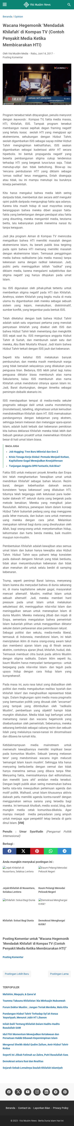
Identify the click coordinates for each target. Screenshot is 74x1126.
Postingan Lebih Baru (17, 973)
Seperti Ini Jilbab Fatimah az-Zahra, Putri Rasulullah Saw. (35, 1054)
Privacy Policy (60, 1108)
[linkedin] (46, 1092)
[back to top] (66, 1117)
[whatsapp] (50, 851)
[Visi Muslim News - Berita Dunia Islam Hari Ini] (37, 4)
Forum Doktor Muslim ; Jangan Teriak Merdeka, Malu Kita (35, 1007)
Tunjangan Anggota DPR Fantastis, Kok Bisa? (35, 465)
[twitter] (23, 851)
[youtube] (27, 1092)
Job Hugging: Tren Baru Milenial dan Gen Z (33, 451)
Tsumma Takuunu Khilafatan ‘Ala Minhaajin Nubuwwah (34, 1000)
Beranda (10, 1108)
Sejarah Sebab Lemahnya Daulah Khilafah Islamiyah (33, 1067)
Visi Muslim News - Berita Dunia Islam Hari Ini (41, 1121)
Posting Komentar (13, 57)
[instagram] (37, 1092)
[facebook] (9, 851)
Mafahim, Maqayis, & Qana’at (19, 994)
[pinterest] (37, 851)
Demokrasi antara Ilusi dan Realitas (23, 1061)
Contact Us (24, 1108)
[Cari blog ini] (69, 5)
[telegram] (64, 851)
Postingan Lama (59, 973)
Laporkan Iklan (41, 1108)
